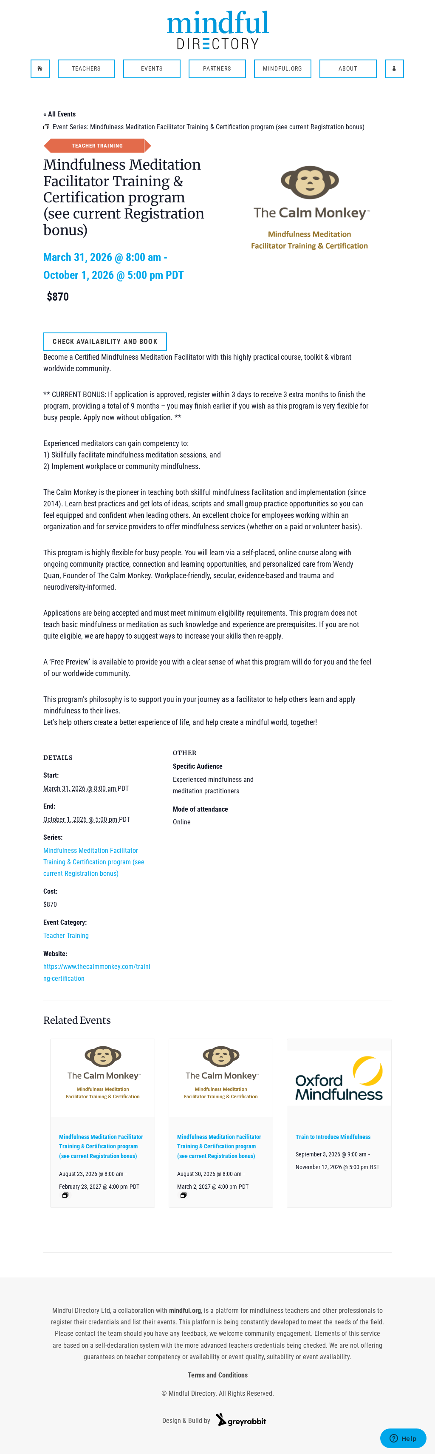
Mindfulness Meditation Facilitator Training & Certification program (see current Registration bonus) (93, 862)
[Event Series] (65, 1195)
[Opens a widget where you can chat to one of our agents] (403, 1439)
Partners (217, 69)
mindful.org (185, 1310)
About (348, 69)
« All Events (59, 114)
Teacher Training (66, 935)
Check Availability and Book (105, 342)
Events (152, 69)
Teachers (86, 69)
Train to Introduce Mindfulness (333, 1136)
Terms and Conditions (218, 1375)
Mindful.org (282, 69)
